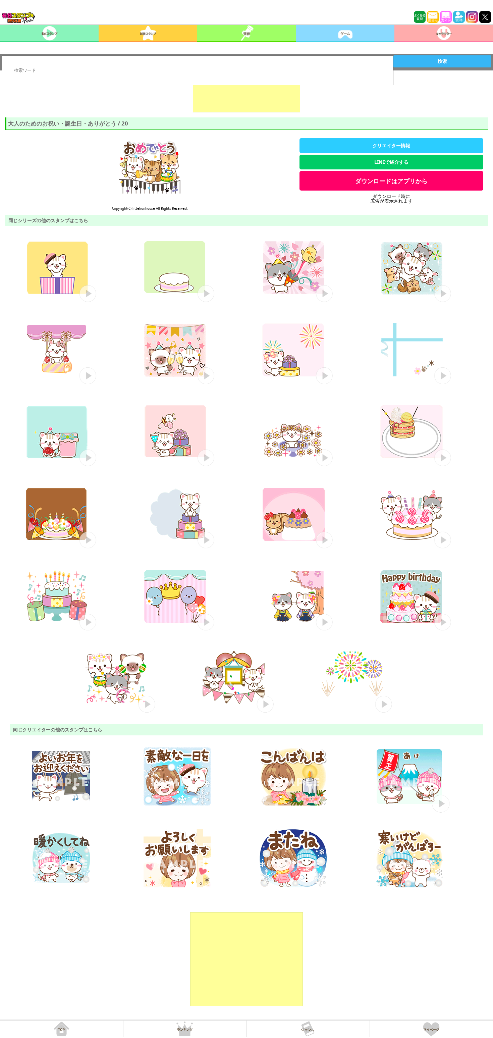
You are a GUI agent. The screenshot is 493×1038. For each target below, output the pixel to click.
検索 (442, 61)
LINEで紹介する (391, 162)
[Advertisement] (246, 95)
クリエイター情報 (391, 145)
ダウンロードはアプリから (391, 181)
